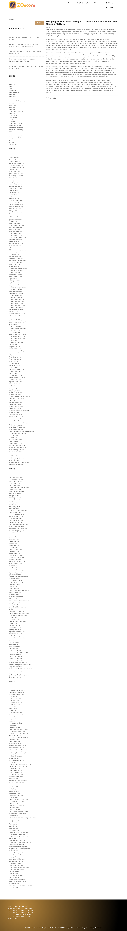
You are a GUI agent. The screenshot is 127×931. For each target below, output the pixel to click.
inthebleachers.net (15, 658)
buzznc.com (13, 435)
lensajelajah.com (15, 192)
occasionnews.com (16, 875)
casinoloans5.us (14, 625)
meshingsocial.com (16, 795)
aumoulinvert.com (15, 634)
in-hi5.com (13, 711)
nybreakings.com (15, 408)
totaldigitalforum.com (17, 427)
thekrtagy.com (14, 412)
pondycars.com (14, 390)
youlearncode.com (15, 219)
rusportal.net (13, 719)
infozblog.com (14, 586)
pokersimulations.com (17, 285)
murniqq (16, 916)
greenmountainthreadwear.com (20, 842)
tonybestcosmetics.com (17, 433)
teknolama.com (14, 758)
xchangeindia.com (15, 415)
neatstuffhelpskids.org (17, 561)
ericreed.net (13, 617)
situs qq (12, 84)
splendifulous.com (15, 291)
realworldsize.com (15, 756)
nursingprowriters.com (17, 840)
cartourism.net (14, 648)
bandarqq (12, 105)
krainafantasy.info (15, 713)
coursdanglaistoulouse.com (19, 487)
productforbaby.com (16, 760)
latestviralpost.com (16, 770)
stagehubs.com (14, 157)
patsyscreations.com (16, 186)
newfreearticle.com (16, 772)
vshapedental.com (15, 402)
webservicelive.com (16, 464)
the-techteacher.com (16, 421)
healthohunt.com (15, 330)
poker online (13, 115)
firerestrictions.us (15, 580)
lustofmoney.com (15, 877)
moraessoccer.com (16, 564)
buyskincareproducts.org (18, 662)
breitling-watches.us (16, 498)
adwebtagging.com (16, 861)
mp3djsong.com (14, 485)
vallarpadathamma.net (17, 754)
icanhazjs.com (14, 642)
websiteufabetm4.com (17, 314)
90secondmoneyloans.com (18, 250)
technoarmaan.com (16, 429)
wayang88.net (14, 312)
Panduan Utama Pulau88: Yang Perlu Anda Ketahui (24, 38)
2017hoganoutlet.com (17, 694)
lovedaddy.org (14, 816)
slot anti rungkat (19, 914)
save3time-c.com (15, 506)
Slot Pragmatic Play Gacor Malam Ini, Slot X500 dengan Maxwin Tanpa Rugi (58, 928)
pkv (10, 140)
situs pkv (12, 86)
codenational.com (15, 443)
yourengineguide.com (16, 406)
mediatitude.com (15, 512)
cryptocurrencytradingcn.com (19, 849)
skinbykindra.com (15, 439)
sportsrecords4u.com (16, 293)
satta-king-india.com (16, 258)
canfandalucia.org (15, 404)
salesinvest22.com (15, 365)
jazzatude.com (14, 541)
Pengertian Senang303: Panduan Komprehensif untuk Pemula (26, 67)
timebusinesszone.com (17, 879)
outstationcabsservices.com (19, 410)
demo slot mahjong (16, 111)
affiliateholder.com (16, 888)
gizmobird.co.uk (15, 483)
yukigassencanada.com (17, 260)
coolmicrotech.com (16, 417)
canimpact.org (14, 644)
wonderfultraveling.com (17, 570)
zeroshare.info (14, 545)
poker (11, 119)
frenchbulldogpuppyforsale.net (20, 665)
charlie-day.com (15, 809)
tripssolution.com (15, 256)
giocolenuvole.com (16, 213)
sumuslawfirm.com (15, 838)
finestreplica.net (15, 326)
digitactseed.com (15, 246)
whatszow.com (14, 229)
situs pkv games (21, 906)
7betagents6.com (15, 266)
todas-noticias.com (16, 715)
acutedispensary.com (16, 844)
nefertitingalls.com (16, 184)
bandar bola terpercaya (17, 101)
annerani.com (14, 539)
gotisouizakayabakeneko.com (19, 737)
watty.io (12, 721)
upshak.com (13, 826)
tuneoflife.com (14, 884)
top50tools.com (14, 533)
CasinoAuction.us (15, 627)
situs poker (13, 97)
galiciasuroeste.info (16, 555)
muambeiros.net (14, 584)
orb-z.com (13, 762)
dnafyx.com (13, 211)
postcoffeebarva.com (16, 748)
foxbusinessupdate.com (17, 814)
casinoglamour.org (15, 671)
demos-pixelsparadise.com (18, 510)
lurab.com (12, 454)
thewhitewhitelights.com (18, 607)
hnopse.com (13, 873)
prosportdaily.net (15, 363)
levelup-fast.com (15, 281)
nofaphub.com (14, 182)
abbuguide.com (14, 223)
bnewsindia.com (15, 384)
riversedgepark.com (16, 176)
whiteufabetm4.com (16, 316)
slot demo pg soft (15, 136)
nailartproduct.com (16, 244)
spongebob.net (14, 741)
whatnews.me (14, 355)
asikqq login (13, 121)
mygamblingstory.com (17, 690)
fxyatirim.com (14, 221)
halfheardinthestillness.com (19, 613)
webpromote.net (15, 592)
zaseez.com (13, 178)
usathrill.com (13, 400)
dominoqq (12, 132)
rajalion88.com (14, 171)
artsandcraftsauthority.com (19, 462)
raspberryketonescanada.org (19, 396)
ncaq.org (12, 196)
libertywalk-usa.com (16, 479)
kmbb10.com (13, 789)
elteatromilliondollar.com (18, 750)
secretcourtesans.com (17, 163)
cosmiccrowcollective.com (18, 733)
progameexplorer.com (17, 445)
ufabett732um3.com (16, 342)
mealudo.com (14, 807)
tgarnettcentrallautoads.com (19, 500)
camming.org (13, 169)
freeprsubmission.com (17, 377)
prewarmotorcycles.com (17, 514)
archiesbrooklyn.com (16, 582)
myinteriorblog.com (16, 382)
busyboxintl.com (15, 743)
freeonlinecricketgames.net (19, 576)
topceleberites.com (16, 295)
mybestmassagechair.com (18, 615)
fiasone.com (13, 803)
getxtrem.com (14, 791)
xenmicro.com (14, 198)
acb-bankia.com (15, 822)
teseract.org (13, 367)
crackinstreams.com (16, 270)
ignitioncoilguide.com (17, 456)
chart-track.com (15, 568)
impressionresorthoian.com (19, 832)
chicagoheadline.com (16, 167)
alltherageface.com (16, 441)
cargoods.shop (14, 727)
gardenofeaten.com (16, 776)
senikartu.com (14, 717)
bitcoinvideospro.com (17, 731)
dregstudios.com (15, 559)
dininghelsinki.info (15, 320)
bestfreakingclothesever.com (19, 834)
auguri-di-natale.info (16, 491)
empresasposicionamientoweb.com (21, 431)
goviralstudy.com (15, 646)
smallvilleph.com (15, 553)
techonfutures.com (16, 392)
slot (54, 98)
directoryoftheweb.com (17, 700)
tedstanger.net (14, 340)
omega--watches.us (16, 496)
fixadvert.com (14, 502)
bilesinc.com (13, 547)
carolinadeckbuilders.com (18, 529)
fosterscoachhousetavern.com (20, 764)
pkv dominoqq (14, 144)
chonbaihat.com (14, 588)
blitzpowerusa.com (16, 774)
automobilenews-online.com (19, 423)
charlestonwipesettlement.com (20, 853)
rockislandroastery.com (17, 448)
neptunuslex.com (15, 489)
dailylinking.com (15, 209)
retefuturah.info (14, 332)
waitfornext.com (15, 349)
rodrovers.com (14, 254)
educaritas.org (14, 190)
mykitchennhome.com (17, 632)
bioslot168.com (14, 460)
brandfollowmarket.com (17, 855)
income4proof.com (16, 188)
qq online (12, 90)
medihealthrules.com (16, 398)
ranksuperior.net (15, 863)
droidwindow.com (15, 375)
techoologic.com (15, 394)
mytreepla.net (14, 283)
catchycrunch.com (15, 180)
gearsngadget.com (15, 274)
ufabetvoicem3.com (16, 307)
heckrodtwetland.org (16, 611)
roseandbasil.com (15, 605)
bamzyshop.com (15, 388)
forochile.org (13, 566)
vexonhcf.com (14, 508)
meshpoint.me (14, 739)
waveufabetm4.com (16, 309)
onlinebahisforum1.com (17, 165)
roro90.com (13, 706)
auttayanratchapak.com (17, 746)
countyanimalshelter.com (18, 859)
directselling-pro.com (17, 450)
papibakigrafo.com (16, 640)
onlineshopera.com (16, 200)
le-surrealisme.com (16, 520)
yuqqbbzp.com (14, 264)
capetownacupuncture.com (18, 729)
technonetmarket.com (17, 338)
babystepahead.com (16, 865)
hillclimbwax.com (15, 871)
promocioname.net (15, 572)
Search (11, 19)
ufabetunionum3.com (16, 299)
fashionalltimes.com (16, 425)
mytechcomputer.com (17, 458)
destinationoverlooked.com (19, 867)
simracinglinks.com (16, 516)
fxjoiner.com (13, 437)
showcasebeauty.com (16, 522)
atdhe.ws (12, 609)
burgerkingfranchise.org (17, 752)
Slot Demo (98, 3)
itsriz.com (12, 725)
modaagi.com (14, 551)
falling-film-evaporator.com (19, 836)
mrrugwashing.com (16, 820)
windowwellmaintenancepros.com (21, 886)
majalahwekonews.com (17, 692)
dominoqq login (18, 910)
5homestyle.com (15, 677)
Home (70, 3)
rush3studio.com (15, 704)
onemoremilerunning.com (18, 781)
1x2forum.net (13, 159)
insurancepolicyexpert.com (19, 524)
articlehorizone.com (16, 262)
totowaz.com (13, 851)
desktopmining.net (15, 656)
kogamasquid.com (15, 667)
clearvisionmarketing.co (17, 351)
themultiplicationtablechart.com (20, 669)
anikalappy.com (14, 318)
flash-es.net (13, 824)
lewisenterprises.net (16, 204)
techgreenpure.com (16, 235)
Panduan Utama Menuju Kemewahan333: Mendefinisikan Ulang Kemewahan (23, 45)
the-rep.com (13, 535)
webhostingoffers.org (17, 227)
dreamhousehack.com (17, 419)
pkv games (13, 117)
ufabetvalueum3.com (16, 301)
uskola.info (13, 344)
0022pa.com (13, 543)
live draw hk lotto (15, 138)
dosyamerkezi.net (15, 518)
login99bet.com (14, 161)
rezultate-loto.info (15, 289)
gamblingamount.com (16, 869)
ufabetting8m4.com (16, 297)
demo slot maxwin (15, 123)
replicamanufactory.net (17, 287)
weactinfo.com (14, 793)
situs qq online (14, 92)
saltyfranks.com (14, 537)
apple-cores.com (15, 650)
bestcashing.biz (14, 578)
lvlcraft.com (13, 248)
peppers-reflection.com (17, 882)
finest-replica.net (15, 359)
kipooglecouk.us (15, 629)
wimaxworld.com (15, 574)
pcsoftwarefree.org (16, 206)
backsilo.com (14, 828)
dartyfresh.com (14, 202)
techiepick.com (14, 386)
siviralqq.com (14, 830)
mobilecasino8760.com (17, 621)
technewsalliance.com (17, 336)
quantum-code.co (15, 353)
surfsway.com (14, 241)
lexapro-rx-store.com (16, 660)
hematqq (23, 916)
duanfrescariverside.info (17, 322)
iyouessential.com (15, 215)
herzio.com (13, 708)
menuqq (10, 906)
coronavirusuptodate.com (18, 268)
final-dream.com (15, 357)
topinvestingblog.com (17, 531)
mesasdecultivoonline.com (18, 766)
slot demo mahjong (16, 127)
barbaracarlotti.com (16, 654)
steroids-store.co (15, 594)
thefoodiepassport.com (17, 636)
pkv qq (11, 88)
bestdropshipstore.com (17, 237)
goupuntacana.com (16, 174)
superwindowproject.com (18, 638)
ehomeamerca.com (16, 231)
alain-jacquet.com (15, 735)
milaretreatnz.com (15, 549)
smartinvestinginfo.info (17, 334)
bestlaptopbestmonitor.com (19, 601)
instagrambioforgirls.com (18, 785)
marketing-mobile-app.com (19, 799)
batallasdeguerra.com (17, 557)
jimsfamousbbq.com (16, 477)
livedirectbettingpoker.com (19, 811)
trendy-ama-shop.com (17, 369)
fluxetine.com (14, 619)
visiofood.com (14, 373)
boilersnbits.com (15, 768)
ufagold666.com (15, 380)
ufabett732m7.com (15, 371)
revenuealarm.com (15, 452)
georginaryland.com (16, 603)
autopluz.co (13, 504)
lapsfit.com (13, 279)
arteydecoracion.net (16, 597)
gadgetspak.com (15, 272)
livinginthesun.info (15, 723)
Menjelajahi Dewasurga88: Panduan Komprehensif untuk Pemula (22, 60)
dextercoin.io (13, 673)
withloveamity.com (16, 217)
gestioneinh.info (15, 361)
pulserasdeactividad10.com (19, 652)
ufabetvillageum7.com (17, 305)
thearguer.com (14, 797)
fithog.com (13, 599)
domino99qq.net (15, 698)
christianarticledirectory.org (19, 675)
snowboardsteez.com (16, 783)
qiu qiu (11, 142)
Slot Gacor (110, 3)
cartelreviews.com (15, 239)
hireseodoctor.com (16, 277)
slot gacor (110, 7)
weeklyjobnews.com (16, 857)
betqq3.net (13, 623)
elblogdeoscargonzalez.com (19, 590)
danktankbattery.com (16, 805)
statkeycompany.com (16, 526)
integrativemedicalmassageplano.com (22, 818)
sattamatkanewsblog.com (18, 846)
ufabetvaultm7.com (16, 303)
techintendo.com (15, 233)
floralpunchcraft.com (16, 801)
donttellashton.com (16, 702)
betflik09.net (13, 194)
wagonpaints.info (15, 347)
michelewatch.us (15, 494)
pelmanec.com (14, 696)
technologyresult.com (17, 225)
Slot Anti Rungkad (83, 3)
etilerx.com (13, 324)
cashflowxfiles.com (16, 787)
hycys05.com (14, 778)
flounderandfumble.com (17, 328)
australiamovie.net (15, 481)
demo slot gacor (15, 125)
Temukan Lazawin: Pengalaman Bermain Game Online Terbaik (25, 53)
